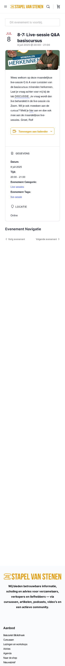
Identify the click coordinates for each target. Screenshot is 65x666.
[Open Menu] (5, 6)
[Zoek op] (49, 6)
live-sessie (16, 197)
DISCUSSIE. (22, 96)
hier (31, 110)
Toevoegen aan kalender (33, 131)
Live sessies (17, 186)
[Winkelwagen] (58, 6)
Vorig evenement (16, 239)
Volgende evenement (46, 239)
